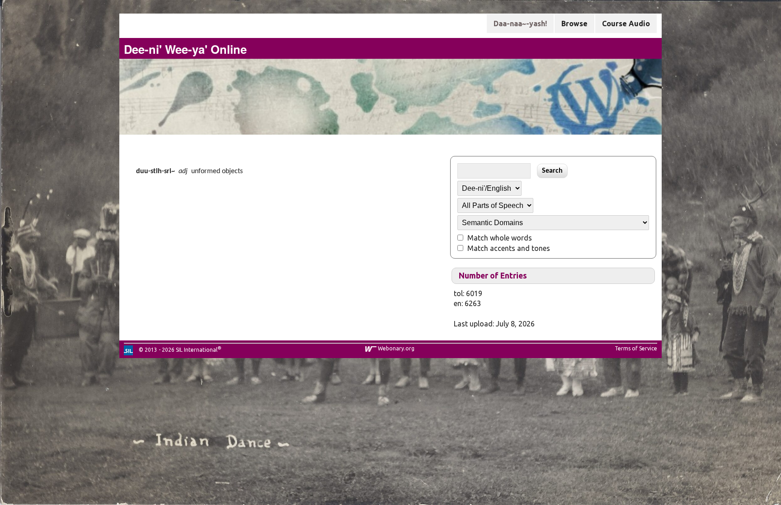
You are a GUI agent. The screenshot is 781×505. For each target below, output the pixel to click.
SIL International (196, 350)
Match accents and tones (508, 248)
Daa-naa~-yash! (520, 23)
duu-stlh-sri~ (155, 171)
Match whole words (499, 238)
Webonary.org (396, 348)
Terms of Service (636, 348)
